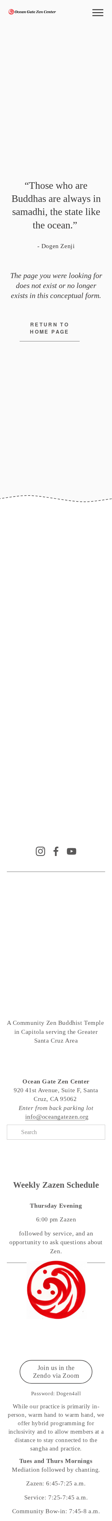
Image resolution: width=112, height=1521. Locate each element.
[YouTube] (72, 851)
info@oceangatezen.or (55, 1116)
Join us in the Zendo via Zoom (56, 1371)
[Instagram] (40, 851)
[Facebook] (56, 851)
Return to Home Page (49, 328)
